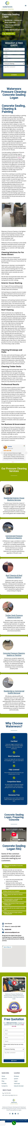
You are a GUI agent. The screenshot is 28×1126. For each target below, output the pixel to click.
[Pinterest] (15, 1113)
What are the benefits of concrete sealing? (13, 866)
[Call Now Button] (14, 1123)
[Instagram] (18, 1113)
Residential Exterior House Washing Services (14, 499)
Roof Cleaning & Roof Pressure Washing (14, 576)
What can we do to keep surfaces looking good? (13, 913)
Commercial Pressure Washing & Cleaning (14, 537)
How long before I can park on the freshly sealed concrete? (13, 899)
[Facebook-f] (10, 1113)
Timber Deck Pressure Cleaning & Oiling (14, 616)
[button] (26, 5)
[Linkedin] (12, 1113)
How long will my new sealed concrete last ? (14, 908)
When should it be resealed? (12, 891)
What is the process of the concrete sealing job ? (14, 904)
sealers (19, 157)
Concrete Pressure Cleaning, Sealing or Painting (14, 654)
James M (10, 446)
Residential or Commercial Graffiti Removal (14, 692)
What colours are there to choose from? (13, 895)
